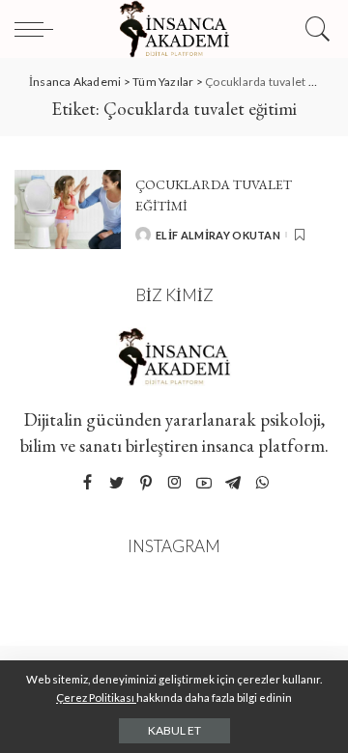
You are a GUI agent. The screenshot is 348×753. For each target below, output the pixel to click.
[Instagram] (174, 483)
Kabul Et (174, 730)
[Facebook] (87, 483)
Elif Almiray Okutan (218, 235)
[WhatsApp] (261, 483)
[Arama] (315, 29)
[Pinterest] (145, 483)
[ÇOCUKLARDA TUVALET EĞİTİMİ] (67, 210)
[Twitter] (116, 483)
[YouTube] (203, 483)
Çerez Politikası (96, 697)
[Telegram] (232, 483)
